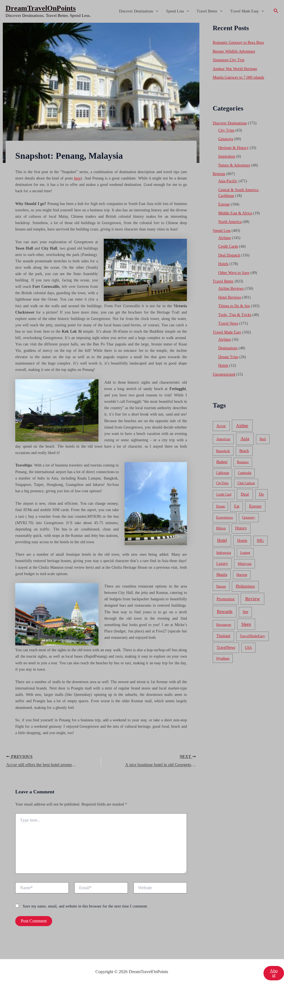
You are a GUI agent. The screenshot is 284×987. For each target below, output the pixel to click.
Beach (244, 451)
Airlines (224, 238)
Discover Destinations (136, 11)
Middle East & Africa (235, 213)
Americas (223, 439)
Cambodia (244, 473)
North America (230, 222)
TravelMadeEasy (252, 636)
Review (252, 598)
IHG (260, 541)
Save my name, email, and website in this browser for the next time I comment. (85, 906)
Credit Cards (228, 246)
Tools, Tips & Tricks (234, 315)
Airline (242, 425)
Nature (221, 586)
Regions (219, 174)
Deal (245, 494)
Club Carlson (246, 483)
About (274, 973)
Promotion (226, 599)
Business (243, 462)
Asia (244, 438)
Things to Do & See (234, 306)
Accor (221, 426)
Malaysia (245, 564)
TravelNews (226, 647)
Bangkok (223, 451)
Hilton (221, 528)
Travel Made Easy (244, 11)
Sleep (246, 624)
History (241, 528)
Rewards (224, 611)
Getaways (225, 139)
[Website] (160, 889)
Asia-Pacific (227, 181)
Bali (263, 439)
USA (248, 647)
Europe (224, 204)
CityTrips (222, 483)
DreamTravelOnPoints (41, 8)
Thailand (223, 636)
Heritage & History (233, 148)
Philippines (245, 586)
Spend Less (175, 11)
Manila (221, 575)
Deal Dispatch (229, 255)
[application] (155, 11)
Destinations (227, 348)
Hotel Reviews (229, 297)
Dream (220, 506)
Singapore (223, 625)
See (245, 612)
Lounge (245, 553)
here (77, 178)
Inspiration (226, 156)
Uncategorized (224, 374)
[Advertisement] (142, 64)
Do (261, 494)
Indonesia (223, 552)
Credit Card (223, 494)
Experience (224, 517)
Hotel (222, 540)
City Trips (226, 130)
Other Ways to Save (233, 273)
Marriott (241, 575)
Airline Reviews (231, 288)
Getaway (248, 517)
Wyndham (222, 658)
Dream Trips (228, 357)
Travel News (228, 323)
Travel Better (207, 11)
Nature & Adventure (234, 165)
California (222, 473)
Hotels (223, 264)
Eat (236, 506)
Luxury (222, 563)
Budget (221, 462)
